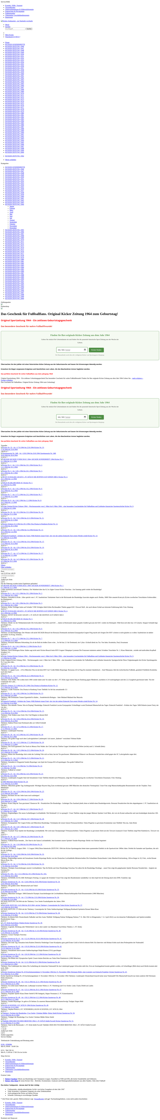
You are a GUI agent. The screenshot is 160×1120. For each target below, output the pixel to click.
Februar (12, 208)
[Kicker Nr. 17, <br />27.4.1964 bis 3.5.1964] (17, 553)
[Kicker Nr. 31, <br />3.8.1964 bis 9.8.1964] (17, 844)
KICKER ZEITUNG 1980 (14, 259)
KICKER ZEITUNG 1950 (14, 177)
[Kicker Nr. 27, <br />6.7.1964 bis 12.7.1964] (17, 809)
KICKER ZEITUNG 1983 (14, 265)
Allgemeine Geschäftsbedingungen (17, 15)
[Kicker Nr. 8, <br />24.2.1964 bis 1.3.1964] (17, 500)
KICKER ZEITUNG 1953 (14, 183)
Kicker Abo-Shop (12, 1081)
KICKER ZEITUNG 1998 (14, 295)
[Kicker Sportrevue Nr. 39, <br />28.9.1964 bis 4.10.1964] (13, 923)
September (13, 222)
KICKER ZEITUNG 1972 (14, 244)
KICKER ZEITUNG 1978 (14, 255)
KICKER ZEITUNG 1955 (14, 187)
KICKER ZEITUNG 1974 (14, 247)
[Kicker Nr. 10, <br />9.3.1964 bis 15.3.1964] (17, 512)
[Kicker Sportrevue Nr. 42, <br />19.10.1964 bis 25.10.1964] (22, 946)
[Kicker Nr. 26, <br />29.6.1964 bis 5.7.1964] (17, 799)
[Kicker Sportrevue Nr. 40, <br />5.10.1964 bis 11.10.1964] (22, 931)
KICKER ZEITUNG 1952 (14, 181)
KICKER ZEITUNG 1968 (14, 236)
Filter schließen (6, 567)
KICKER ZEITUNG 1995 (14, 289)
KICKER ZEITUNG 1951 (14, 179)
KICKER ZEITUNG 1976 (14, 251)
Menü (7, 25)
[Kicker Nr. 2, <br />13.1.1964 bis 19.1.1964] (17, 465)
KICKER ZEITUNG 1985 (14, 269)
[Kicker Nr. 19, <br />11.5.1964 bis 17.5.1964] (17, 742)
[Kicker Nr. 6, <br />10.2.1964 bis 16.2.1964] (17, 489)
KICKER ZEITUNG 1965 (14, 230)
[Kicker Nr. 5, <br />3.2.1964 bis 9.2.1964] (12, 483)
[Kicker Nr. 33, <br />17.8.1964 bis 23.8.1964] (17, 447)
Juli (11, 218)
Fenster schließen (7, 380)
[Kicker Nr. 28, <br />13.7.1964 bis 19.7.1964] (17, 819)
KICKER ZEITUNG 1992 (14, 283)
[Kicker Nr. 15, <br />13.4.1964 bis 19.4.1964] (17, 542)
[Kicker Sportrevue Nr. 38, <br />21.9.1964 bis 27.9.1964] (21, 913)
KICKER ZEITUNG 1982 (14, 263)
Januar (12, 206)
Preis (2, 571)
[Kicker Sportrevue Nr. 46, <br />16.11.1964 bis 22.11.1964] (22, 982)
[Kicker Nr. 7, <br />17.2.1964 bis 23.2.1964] (17, 494)
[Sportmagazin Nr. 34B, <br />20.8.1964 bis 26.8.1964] (20, 453)
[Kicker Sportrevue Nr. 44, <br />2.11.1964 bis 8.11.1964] (21, 962)
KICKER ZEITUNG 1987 (14, 273)
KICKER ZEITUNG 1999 (14, 296)
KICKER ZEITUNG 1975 (14, 249)
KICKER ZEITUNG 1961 (14, 198)
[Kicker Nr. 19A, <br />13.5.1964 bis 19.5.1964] (18, 874)
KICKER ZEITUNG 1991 (14, 281)
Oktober (12, 224)
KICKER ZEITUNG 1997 (14, 293)
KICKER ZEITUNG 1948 (14, 173)
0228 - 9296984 (6, 1044)
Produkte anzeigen (7, 569)
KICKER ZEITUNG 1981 (14, 261)
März (11, 210)
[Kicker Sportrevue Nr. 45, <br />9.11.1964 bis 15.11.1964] (55, 972)
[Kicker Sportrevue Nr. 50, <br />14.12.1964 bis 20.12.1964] (29, 1013)
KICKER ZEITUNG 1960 (14, 196)
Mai (11, 214)
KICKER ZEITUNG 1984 (14, 267)
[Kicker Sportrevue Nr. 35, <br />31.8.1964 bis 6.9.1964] (21, 890)
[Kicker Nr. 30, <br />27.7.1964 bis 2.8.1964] (17, 837)
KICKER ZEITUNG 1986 (14, 271)
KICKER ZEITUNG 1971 (14, 242)
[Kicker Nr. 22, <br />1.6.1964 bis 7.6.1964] (17, 766)
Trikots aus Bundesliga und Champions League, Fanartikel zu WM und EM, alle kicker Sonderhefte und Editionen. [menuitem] (51, 1079)
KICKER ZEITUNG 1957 (14, 191)
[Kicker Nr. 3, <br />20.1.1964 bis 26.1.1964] (17, 471)
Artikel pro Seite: (7, 579)
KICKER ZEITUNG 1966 (14, 232)
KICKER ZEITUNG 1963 (14, 202)
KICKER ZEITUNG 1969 (14, 238)
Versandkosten (10, 7)
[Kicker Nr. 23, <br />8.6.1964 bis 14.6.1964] (17, 774)
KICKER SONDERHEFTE (15, 167)
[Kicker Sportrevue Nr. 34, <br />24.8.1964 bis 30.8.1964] (21, 882)
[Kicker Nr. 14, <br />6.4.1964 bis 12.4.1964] (44, 536)
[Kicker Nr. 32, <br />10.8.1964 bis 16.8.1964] (17, 854)
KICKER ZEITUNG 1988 (14, 275)
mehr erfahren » (137, 378)
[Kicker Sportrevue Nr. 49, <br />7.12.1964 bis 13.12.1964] (16, 1005)
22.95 (6, 573)
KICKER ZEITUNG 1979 (14, 257)
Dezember (13, 228)
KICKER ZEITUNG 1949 (14, 175)
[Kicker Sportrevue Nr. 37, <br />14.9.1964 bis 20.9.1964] (33, 905)
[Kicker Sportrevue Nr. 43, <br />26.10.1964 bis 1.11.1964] (22, 954)
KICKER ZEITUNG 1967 (14, 234)
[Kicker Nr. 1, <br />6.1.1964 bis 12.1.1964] (28, 459)
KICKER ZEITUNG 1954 (14, 185)
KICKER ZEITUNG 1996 (14, 291)
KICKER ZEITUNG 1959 (14, 194)
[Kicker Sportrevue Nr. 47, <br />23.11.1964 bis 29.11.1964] (22, 990)
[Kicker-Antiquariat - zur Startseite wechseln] (17, 21)
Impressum (9, 17)
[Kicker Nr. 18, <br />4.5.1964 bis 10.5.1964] (17, 559)
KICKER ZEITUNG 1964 (14, 204)
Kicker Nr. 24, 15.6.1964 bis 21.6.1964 (14, 783)
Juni (11, 216)
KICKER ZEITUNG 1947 (14, 171)
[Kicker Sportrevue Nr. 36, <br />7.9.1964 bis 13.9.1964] (21, 897)
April (11, 212)
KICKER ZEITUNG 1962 (14, 200)
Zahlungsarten (10, 13)
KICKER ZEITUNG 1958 (14, 193)
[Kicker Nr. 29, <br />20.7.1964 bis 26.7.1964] (17, 827)
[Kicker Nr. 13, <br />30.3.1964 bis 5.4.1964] (17, 530)
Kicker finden (96, 350)
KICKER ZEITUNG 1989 (14, 277)
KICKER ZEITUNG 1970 (14, 240)
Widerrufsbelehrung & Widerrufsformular (19, 9)
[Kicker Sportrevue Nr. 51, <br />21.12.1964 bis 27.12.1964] (28, 1021)
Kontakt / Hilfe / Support (13, 5)
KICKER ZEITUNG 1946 (14, 169)
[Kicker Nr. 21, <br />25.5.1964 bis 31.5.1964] (17, 758)
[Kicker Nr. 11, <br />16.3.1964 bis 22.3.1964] (17, 518)
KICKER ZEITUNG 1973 (14, 245)
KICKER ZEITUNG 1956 (14, 189)
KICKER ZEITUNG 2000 (14, 298)
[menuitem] (82, 6)
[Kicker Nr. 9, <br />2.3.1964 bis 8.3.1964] (63, 506)
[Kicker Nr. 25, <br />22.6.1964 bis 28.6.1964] (17, 791)
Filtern (3, 565)
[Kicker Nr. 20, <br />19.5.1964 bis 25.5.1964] (17, 750)
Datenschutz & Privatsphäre (14, 11)
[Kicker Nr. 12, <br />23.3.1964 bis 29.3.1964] (24, 524)
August (12, 220)
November (13, 226)
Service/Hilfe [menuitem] (17, 9)
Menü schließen (10, 160)
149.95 (13, 573)
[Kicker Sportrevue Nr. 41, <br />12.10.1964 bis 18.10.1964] (22, 939)
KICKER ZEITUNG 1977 (14, 253)
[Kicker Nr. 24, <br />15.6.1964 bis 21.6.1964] (9, 782)
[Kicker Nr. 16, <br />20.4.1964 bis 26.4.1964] (17, 547)
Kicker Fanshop (11, 1079)
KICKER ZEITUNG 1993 (14, 285)
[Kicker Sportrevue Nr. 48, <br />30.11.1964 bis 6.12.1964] (22, 997)
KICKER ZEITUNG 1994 (14, 287)
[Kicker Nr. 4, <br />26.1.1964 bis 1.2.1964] (30, 477)
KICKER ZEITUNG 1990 (14, 279)
